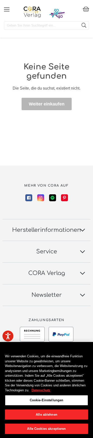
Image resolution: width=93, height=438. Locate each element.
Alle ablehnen (46, 414)
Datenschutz (40, 390)
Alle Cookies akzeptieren (46, 429)
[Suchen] (84, 26)
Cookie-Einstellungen (46, 400)
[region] (46, 390)
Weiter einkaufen (46, 103)
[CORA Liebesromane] (32, 12)
